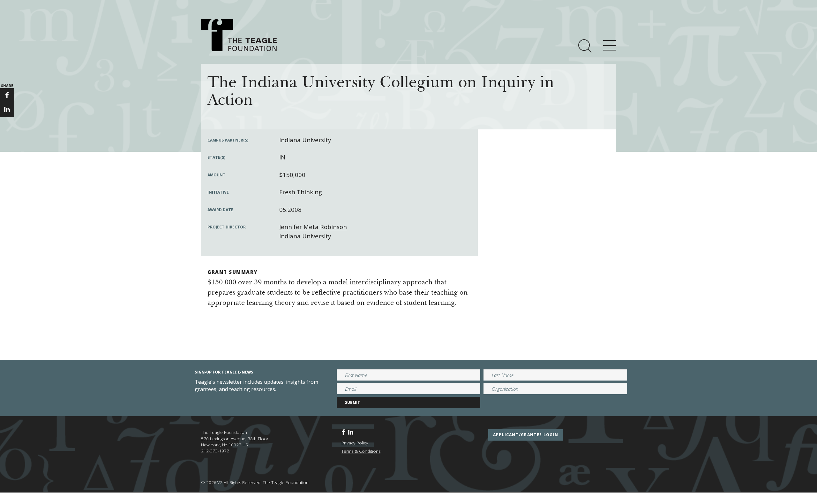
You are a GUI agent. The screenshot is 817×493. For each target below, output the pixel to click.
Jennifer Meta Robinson (313, 227)
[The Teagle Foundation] (239, 35)
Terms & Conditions (360, 451)
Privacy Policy (354, 443)
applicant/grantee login (525, 434)
